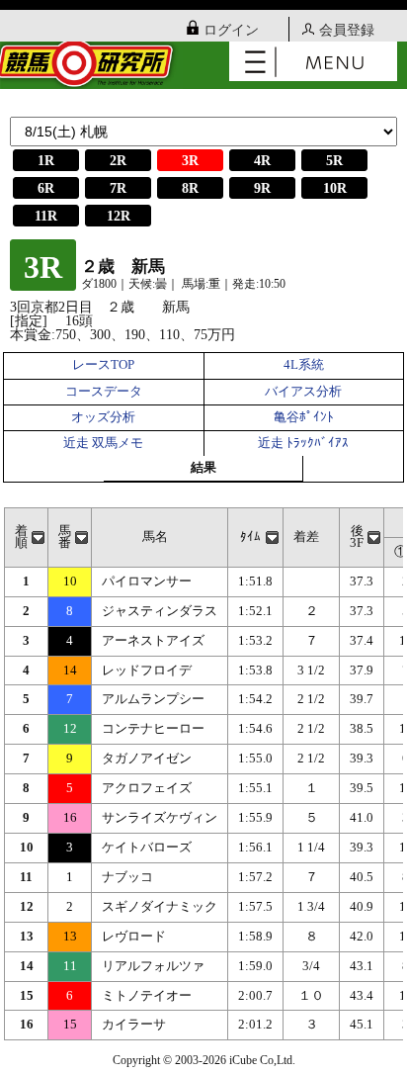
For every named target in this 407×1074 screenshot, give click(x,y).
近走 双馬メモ (103, 443)
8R (190, 188)
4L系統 (304, 365)
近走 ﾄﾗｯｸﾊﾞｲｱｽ (303, 443)
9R (262, 188)
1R (46, 160)
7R (118, 188)
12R (118, 216)
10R (335, 188)
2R (118, 160)
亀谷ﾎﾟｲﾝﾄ (304, 417)
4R (262, 160)
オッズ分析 (103, 417)
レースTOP (103, 365)
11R (46, 216)
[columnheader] (26, 537)
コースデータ (103, 392)
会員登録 (346, 30)
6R (46, 188)
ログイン (231, 30)
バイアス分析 (303, 392)
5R (334, 160)
